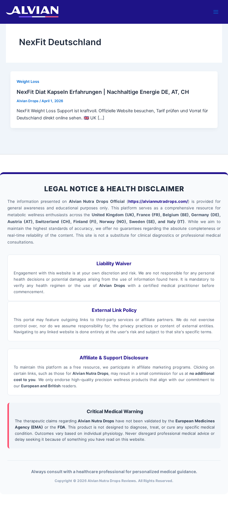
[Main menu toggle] (216, 12)
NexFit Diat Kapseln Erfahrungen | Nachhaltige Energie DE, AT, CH (103, 92)
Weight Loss (28, 81)
